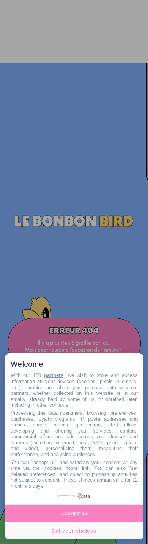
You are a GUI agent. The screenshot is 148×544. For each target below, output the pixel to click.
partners (53, 375)
